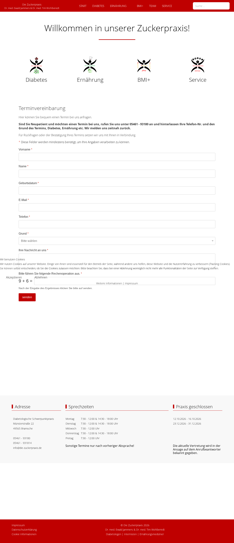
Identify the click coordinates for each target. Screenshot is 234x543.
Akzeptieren (14, 277)
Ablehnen (41, 277)
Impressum (131, 283)
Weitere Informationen (109, 283)
